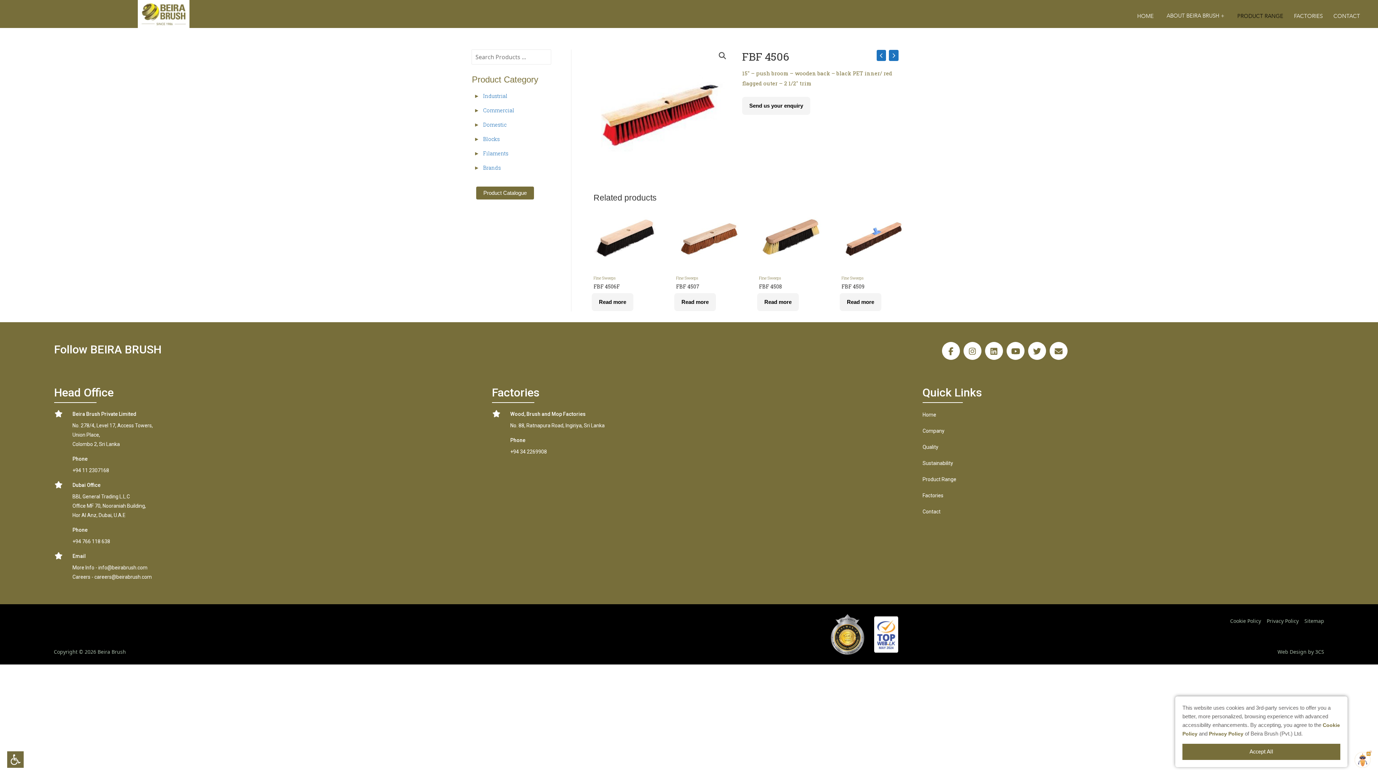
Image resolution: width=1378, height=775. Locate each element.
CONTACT (1347, 16)
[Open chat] (1362, 760)
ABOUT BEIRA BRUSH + (1195, 16)
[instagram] (972, 351)
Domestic (495, 124)
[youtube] (1016, 351)
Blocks (491, 139)
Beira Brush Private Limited (104, 414)
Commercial (498, 110)
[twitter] (1037, 351)
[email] (1059, 351)
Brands (492, 167)
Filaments (495, 153)
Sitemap (1314, 620)
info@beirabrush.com (122, 567)
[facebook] (951, 351)
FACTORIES (1308, 16)
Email (79, 556)
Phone (80, 459)
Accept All (1261, 752)
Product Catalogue (505, 193)
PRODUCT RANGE (1260, 16)
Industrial (495, 96)
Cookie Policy (1245, 620)
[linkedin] (994, 351)
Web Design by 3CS (1301, 651)
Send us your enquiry (776, 106)
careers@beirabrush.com (123, 577)
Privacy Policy (1226, 734)
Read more (612, 302)
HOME (1145, 16)
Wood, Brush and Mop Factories (548, 414)
